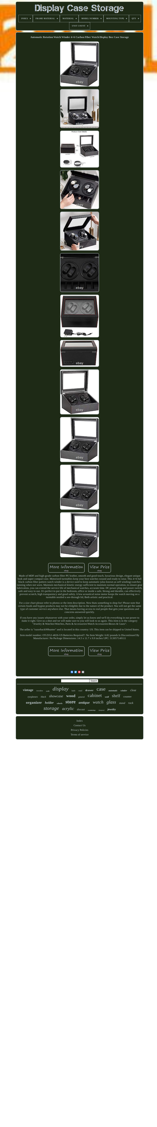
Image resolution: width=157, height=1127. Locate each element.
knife (73, 691)
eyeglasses (33, 696)
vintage (28, 690)
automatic (113, 690)
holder (49, 702)
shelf (116, 695)
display (61, 689)
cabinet (95, 695)
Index (80, 720)
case (101, 689)
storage (51, 708)
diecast (81, 709)
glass (111, 701)
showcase (56, 696)
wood (70, 696)
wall (107, 697)
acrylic (68, 708)
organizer (34, 702)
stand (122, 702)
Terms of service (80, 734)
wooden (39, 690)
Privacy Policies (79, 730)
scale (48, 691)
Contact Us (80, 725)
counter (127, 696)
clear (133, 690)
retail (80, 691)
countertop (92, 710)
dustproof (101, 710)
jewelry (111, 709)
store (70, 701)
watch (98, 702)
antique (84, 702)
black (43, 696)
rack (130, 702)
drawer (89, 690)
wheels (59, 703)
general (81, 696)
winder (124, 690)
